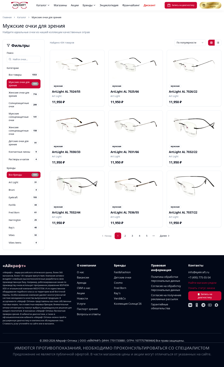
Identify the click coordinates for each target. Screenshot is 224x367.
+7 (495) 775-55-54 (199, 277)
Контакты (195, 265)
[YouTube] (210, 305)
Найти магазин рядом (202, 283)
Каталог (41, 5)
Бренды (87, 5)
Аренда (81, 283)
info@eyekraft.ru (198, 272)
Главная (7, 17)
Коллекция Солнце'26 (128, 304)
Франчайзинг (131, 5)
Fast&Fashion (122, 272)
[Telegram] (203, 305)
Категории (13, 68)
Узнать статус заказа (201, 288)
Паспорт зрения (87, 309)
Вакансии (83, 277)
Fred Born (120, 288)
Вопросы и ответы (89, 314)
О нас (80, 272)
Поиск (10, 52)
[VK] (190, 305)
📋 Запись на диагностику (204, 296)
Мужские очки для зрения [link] (46, 17)
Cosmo (118, 283)
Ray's (117, 293)
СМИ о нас (83, 288)
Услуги (81, 304)
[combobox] (190, 42)
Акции (75, 5)
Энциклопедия (109, 5)
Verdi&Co (120, 298)
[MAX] (216, 305)
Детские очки (122, 277)
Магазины (60, 5)
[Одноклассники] (197, 305)
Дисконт (149, 5)
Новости (82, 298)
